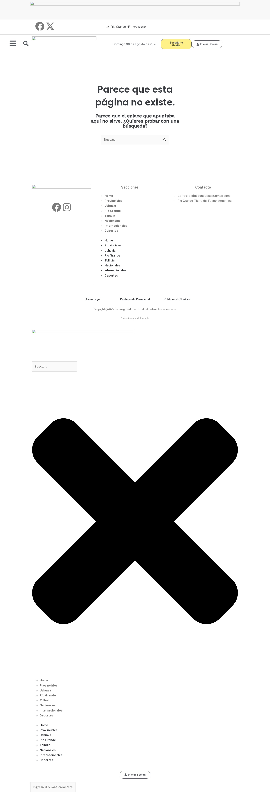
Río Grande (113, 211)
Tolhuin (110, 216)
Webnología (143, 318)
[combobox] (54, 366)
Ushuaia (110, 205)
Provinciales (113, 200)
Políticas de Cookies (177, 299)
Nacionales (112, 221)
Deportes (111, 230)
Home (109, 196)
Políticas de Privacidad (135, 299)
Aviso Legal (93, 299)
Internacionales (116, 225)
